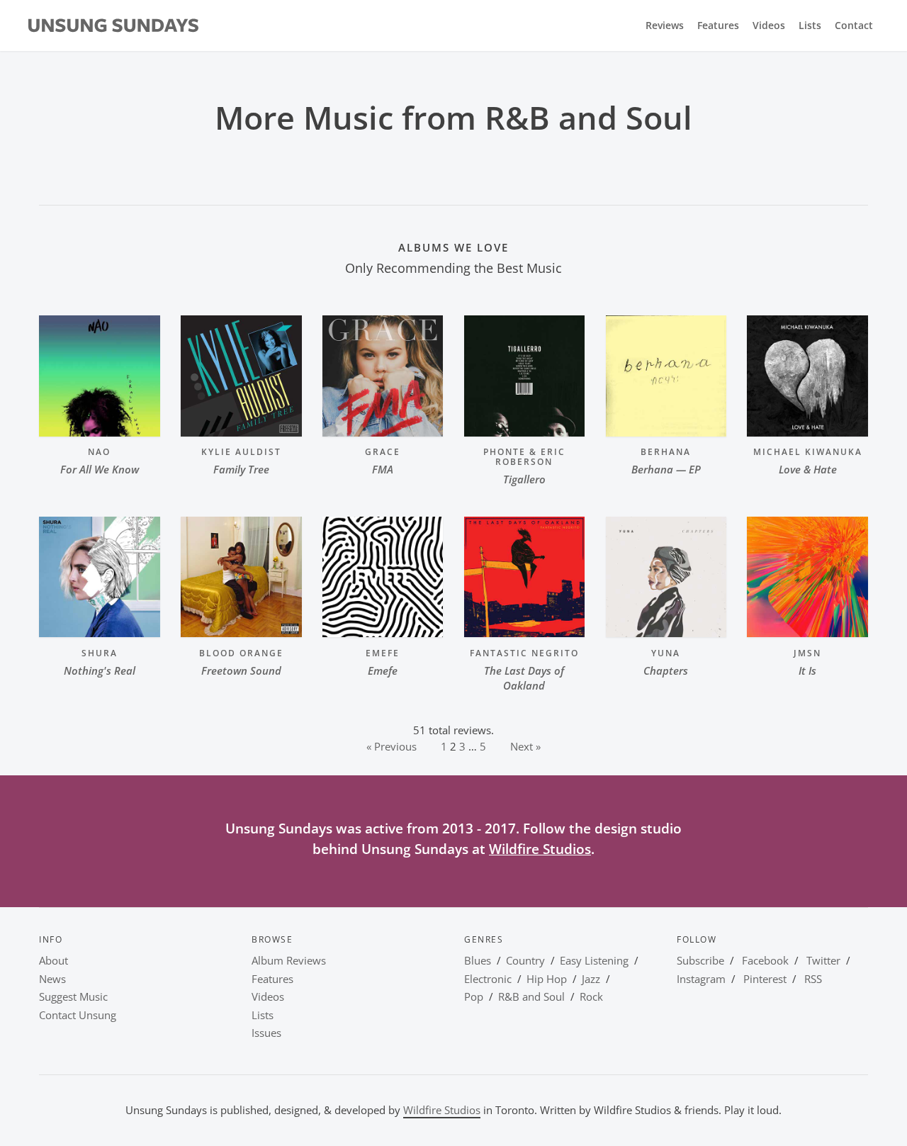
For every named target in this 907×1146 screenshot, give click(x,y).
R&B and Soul (531, 996)
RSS (813, 979)
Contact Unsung (77, 1015)
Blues (477, 960)
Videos (769, 25)
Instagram (701, 979)
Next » (525, 746)
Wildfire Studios (540, 849)
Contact (854, 25)
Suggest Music (73, 996)
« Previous (391, 746)
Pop (473, 996)
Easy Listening (594, 960)
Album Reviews (289, 960)
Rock (591, 996)
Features (718, 25)
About (53, 960)
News (52, 979)
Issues (266, 1033)
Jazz (591, 979)
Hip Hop (546, 979)
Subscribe (700, 960)
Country (525, 960)
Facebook (765, 960)
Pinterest (765, 979)
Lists (810, 25)
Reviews (665, 25)
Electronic (488, 979)
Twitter (823, 960)
